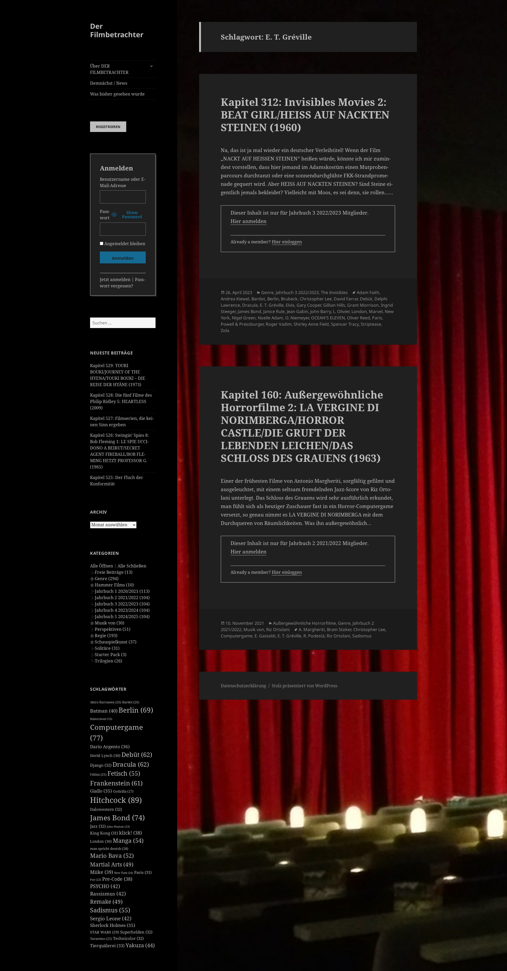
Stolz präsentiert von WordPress (304, 686)
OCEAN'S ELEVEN (328, 318)
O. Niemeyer (297, 318)
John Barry (320, 311)
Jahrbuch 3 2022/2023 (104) (122, 604)
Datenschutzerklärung (243, 686)
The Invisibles (334, 292)
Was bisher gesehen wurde (117, 94)
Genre (267, 292)
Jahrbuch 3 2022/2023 (297, 292)
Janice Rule (274, 311)
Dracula (130, 764)
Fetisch (123, 773)
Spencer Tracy (345, 324)
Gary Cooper (309, 305)
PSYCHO (105, 886)
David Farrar (346, 299)
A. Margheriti (312, 629)
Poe (95, 880)
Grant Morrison (363, 305)
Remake (106, 901)
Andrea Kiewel (235, 299)
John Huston (118, 826)
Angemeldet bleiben (124, 244)
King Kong (104, 833)
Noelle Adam (270, 318)
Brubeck (289, 299)
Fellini (98, 774)
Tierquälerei (107, 946)
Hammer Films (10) (114, 585)
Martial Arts (111, 864)
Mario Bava (112, 855)
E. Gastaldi (265, 636)
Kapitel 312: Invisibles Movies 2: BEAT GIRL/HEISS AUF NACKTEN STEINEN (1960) (305, 114)
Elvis (290, 305)
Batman (104, 711)
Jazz (98, 826)
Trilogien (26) (108, 661)
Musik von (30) (109, 623)
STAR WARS (104, 932)
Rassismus (108, 893)
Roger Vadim (279, 324)
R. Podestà (314, 636)
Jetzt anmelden (115, 279)
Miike (101, 872)
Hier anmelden (248, 221)
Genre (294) (107, 578)
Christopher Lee (316, 299)
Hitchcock (116, 800)
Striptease (371, 324)
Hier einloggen (287, 242)
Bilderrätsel (101, 719)
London (101, 841)
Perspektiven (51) (112, 629)
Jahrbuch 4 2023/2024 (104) (122, 610)
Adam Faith (368, 292)
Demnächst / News (108, 83)
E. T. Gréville (272, 305)
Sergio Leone (111, 918)
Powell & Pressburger (242, 324)
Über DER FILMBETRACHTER (109, 69)
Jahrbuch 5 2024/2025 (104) (122, 616)
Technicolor (128, 938)
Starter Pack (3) (110, 654)
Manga (128, 840)
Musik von (253, 629)
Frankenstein (116, 783)
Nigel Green (244, 318)
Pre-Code (117, 879)
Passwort (105, 215)
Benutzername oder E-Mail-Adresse (122, 182)
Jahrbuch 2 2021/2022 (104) (122, 597)
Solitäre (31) (107, 648)
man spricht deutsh (109, 848)
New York (123, 873)
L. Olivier (341, 311)
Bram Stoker (339, 629)
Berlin (136, 710)
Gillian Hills (334, 305)
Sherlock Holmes (112, 925)
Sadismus (110, 910)
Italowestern (106, 809)
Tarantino (101, 939)
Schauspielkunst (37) (116, 642)
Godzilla (123, 791)
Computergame (236, 636)
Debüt (136, 754)
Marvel (376, 311)
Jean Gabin (297, 311)
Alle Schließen (132, 566)
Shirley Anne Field (311, 324)
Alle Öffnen (101, 566)
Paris (143, 872)
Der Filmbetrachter (116, 30)
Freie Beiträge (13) (114, 572)
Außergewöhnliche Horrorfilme (304, 623)
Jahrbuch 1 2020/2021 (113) (122, 591)
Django (100, 765)
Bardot (130, 702)
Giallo (101, 791)
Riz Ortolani (278, 629)
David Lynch (105, 755)
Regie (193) (106, 635)
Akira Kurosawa (105, 702)
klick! (130, 833)
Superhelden (136, 932)
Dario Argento (110, 746)
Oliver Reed (358, 318)
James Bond (117, 817)
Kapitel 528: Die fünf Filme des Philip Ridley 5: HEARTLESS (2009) (121, 401)
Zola (225, 330)
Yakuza (140, 945)
